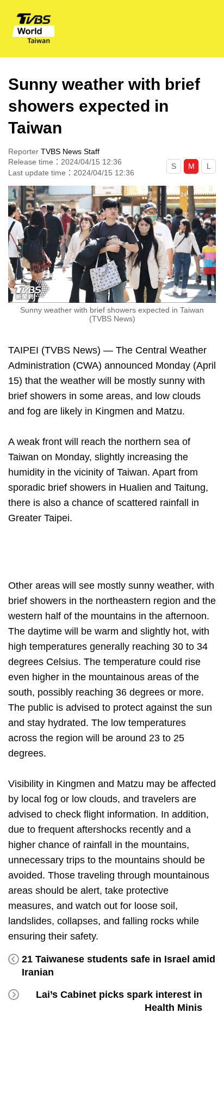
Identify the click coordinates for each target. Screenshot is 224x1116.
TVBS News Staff (70, 151)
